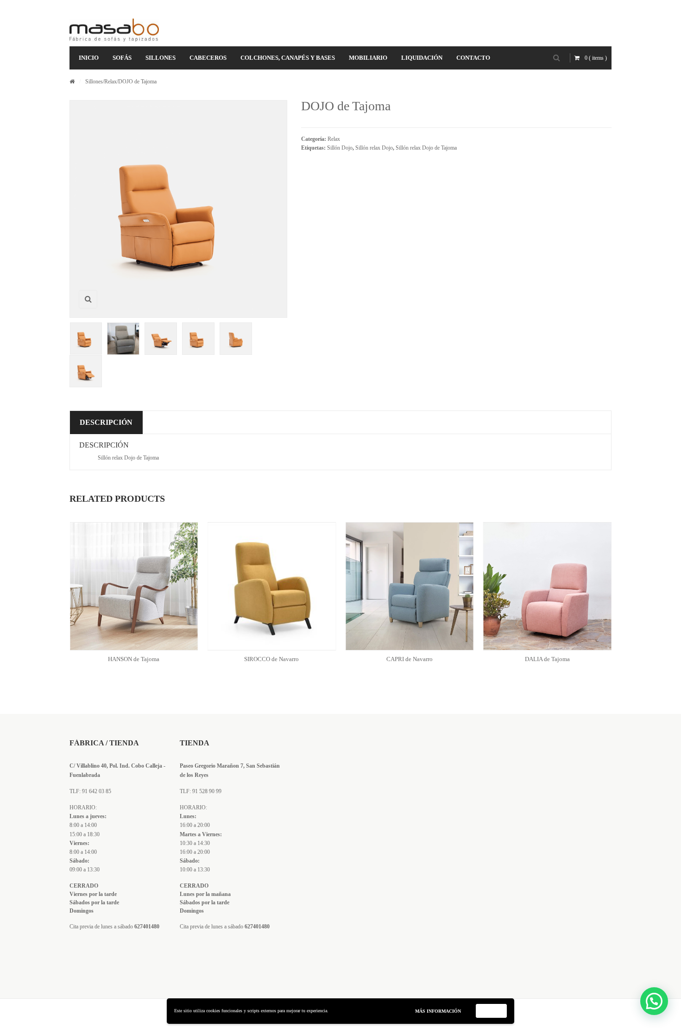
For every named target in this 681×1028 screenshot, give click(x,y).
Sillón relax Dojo (374, 148)
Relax (110, 81)
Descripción (106, 422)
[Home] (72, 81)
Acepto (491, 1010)
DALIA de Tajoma (547, 659)
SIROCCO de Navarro (271, 659)
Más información (438, 1011)
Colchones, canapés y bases (287, 57)
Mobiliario (368, 57)
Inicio (89, 57)
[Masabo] (114, 30)
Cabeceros (208, 57)
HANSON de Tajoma (133, 659)
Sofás (122, 57)
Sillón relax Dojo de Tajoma (426, 148)
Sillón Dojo (340, 148)
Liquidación (421, 57)
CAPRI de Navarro (409, 659)
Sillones (160, 57)
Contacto (473, 57)
